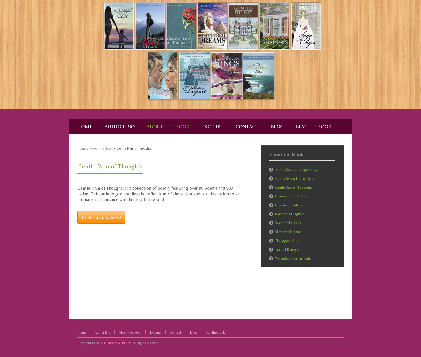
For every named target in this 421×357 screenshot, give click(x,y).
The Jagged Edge (287, 240)
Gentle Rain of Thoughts (110, 166)
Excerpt (155, 332)
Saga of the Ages (288, 223)
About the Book (101, 148)
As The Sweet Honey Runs (294, 178)
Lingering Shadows (289, 205)
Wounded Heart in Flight (293, 258)
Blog (193, 332)
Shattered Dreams (288, 231)
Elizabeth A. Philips (117, 343)
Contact (175, 332)
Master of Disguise (289, 214)
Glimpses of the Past (290, 196)
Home (81, 148)
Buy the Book (215, 332)
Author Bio (102, 332)
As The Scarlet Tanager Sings (296, 169)
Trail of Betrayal (287, 249)
